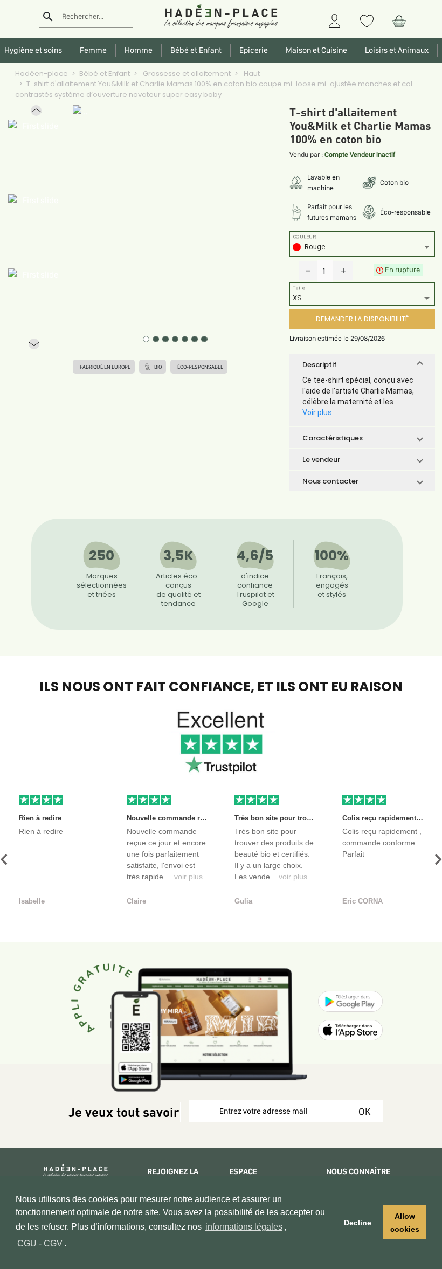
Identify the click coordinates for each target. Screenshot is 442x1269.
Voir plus (317, 412)
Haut (251, 73)
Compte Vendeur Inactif (359, 154)
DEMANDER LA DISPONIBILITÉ (362, 319)
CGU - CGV (40, 1243)
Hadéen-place (41, 73)
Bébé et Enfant (104, 73)
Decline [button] (357, 1222)
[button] (36, 113)
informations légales (243, 1226)
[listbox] (362, 248)
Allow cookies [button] (404, 1222)
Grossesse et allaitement (186, 73)
